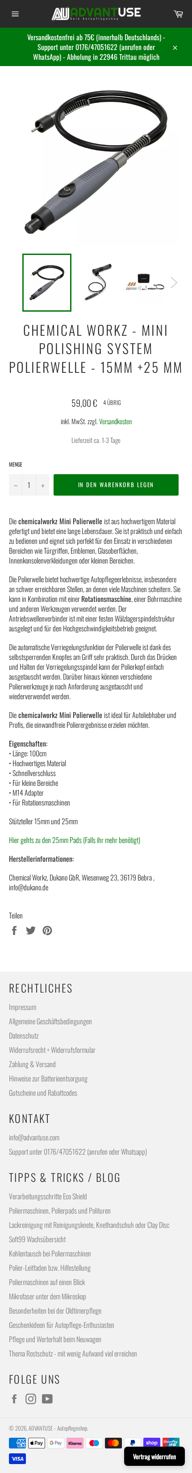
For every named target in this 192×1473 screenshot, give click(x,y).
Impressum (22, 1006)
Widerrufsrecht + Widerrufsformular (52, 1049)
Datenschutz (23, 1035)
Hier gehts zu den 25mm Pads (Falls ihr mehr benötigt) (74, 840)
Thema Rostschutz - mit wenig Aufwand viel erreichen (73, 1353)
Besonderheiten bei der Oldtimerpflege (55, 1310)
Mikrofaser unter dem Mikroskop (47, 1296)
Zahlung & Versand (32, 1064)
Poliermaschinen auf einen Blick (47, 1282)
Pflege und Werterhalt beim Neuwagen (55, 1339)
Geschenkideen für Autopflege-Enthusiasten (61, 1324)
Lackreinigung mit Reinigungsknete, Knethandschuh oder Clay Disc (89, 1224)
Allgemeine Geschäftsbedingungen (50, 1021)
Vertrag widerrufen (154, 1456)
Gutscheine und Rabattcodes (43, 1092)
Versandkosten (115, 421)
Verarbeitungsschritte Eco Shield (48, 1196)
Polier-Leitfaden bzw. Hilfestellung (50, 1267)
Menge (15, 464)
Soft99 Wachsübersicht (37, 1239)
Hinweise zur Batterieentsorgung (48, 1078)
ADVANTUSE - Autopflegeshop (58, 1428)
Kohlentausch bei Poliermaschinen (50, 1253)
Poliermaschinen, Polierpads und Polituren (60, 1210)
